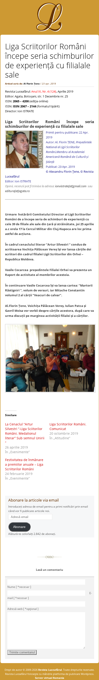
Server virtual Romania (49, 678)
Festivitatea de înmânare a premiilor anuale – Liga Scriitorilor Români (24, 464)
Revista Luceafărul (50, 669)
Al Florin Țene (31, 83)
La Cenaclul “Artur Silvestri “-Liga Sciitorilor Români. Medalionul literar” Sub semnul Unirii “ (24, 433)
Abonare (19, 527)
